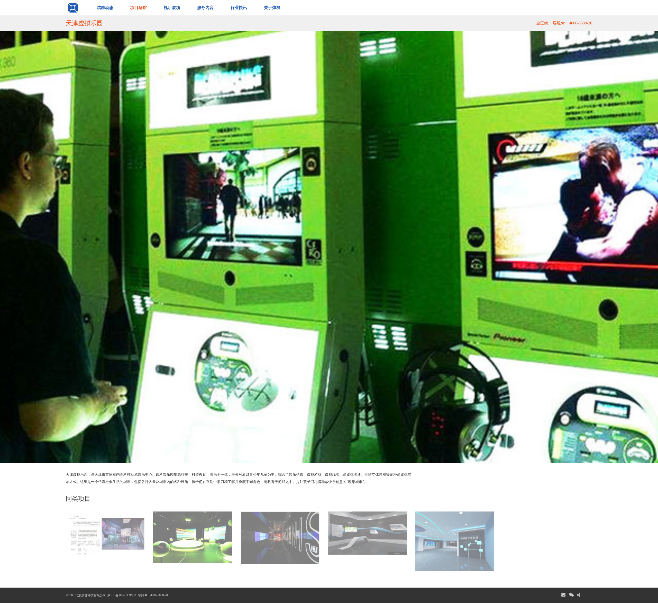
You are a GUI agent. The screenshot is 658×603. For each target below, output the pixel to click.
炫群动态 (105, 7)
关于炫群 (272, 7)
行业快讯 (239, 7)
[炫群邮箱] (563, 595)
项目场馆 (138, 7)
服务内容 (205, 7)
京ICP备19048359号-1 (121, 595)
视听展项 (172, 7)
